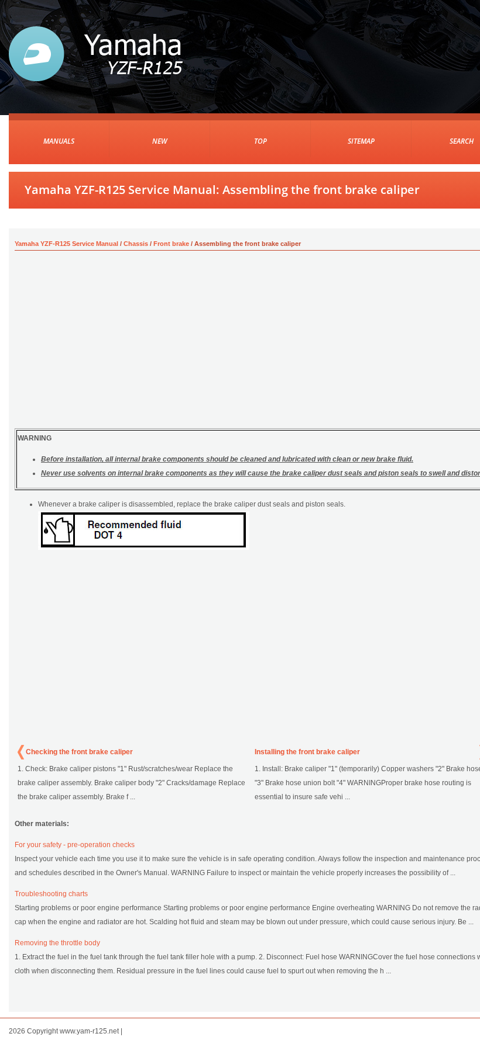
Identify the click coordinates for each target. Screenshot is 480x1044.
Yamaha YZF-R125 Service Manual (66, 243)
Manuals (58, 141)
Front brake (171, 243)
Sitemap (361, 141)
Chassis (136, 243)
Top (260, 141)
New (159, 141)
